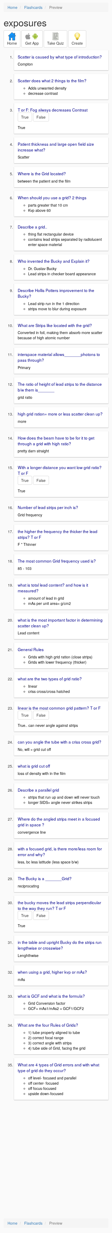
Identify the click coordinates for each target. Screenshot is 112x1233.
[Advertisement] (56, 1159)
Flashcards (33, 7)
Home (12, 7)
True (25, 117)
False (41, 117)
